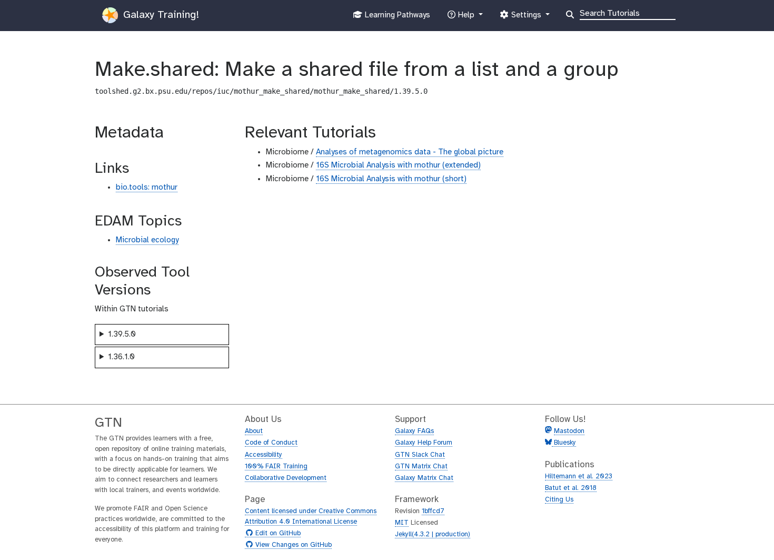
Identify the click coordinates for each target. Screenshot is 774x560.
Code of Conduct (271, 442)
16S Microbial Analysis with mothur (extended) (398, 165)
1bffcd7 (433, 511)
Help (466, 18)
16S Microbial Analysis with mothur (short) (391, 179)
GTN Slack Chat (420, 454)
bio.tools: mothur (146, 187)
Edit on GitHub (277, 533)
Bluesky (564, 442)
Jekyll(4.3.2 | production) (432, 534)
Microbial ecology (147, 240)
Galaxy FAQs (414, 431)
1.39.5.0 (122, 334)
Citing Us (559, 499)
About (254, 431)
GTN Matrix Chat (421, 466)
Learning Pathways (396, 18)
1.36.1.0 (121, 357)
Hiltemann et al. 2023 (578, 476)
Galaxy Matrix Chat (424, 478)
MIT (402, 522)
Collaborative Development (285, 478)
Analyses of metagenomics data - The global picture (409, 152)
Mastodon (569, 431)
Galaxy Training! (159, 15)
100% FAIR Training (276, 466)
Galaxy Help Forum (423, 442)
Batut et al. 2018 (571, 488)
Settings (526, 18)
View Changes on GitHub (292, 545)
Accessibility (263, 454)
